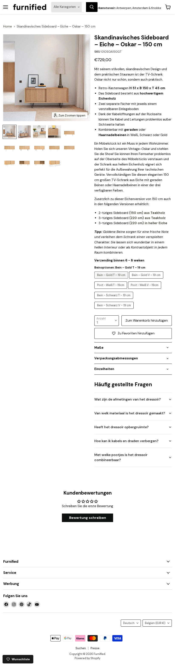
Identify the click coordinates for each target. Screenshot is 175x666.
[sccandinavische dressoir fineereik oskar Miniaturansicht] (24, 132)
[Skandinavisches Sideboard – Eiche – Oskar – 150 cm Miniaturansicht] (39, 132)
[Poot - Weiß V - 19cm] (145, 290)
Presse (94, 648)
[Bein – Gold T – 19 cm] (111, 279)
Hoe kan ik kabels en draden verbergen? (126, 441)
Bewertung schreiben (87, 517)
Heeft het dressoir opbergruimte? (121, 427)
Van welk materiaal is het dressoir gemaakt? (129, 413)
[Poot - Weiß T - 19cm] (111, 290)
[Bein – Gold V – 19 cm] (146, 279)
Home (7, 26)
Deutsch (128, 623)
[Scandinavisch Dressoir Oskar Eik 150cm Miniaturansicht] (54, 132)
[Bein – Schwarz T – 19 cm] (114, 300)
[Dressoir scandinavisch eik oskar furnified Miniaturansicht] (9, 132)
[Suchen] (92, 7)
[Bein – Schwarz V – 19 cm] (114, 310)
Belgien (155, 623)
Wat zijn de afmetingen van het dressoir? (127, 399)
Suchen (81, 648)
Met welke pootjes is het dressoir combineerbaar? (120, 457)
